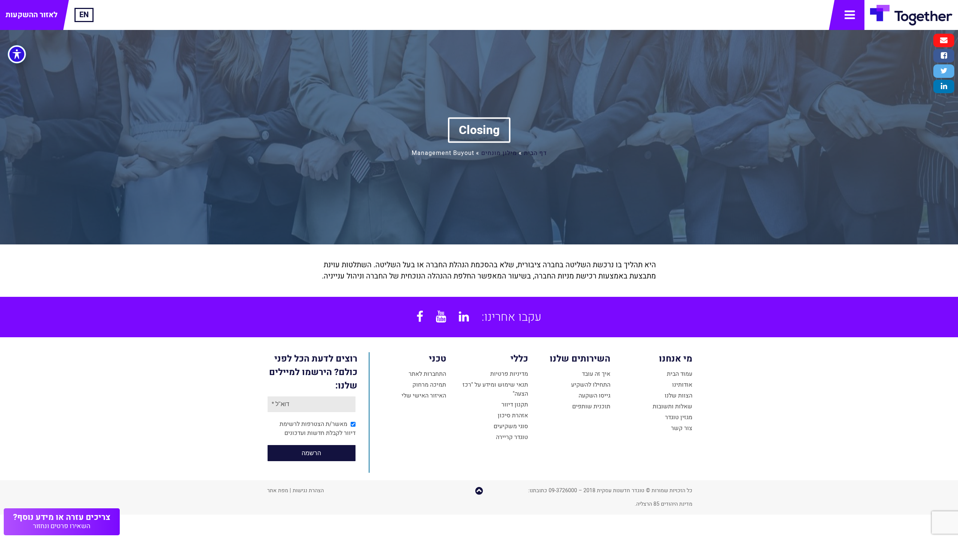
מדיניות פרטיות (509, 373)
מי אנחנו (675, 358)
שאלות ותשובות (672, 406)
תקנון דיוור (514, 404)
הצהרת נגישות (308, 490)
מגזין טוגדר (678, 417)
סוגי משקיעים (511, 426)
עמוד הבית (679, 373)
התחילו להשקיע (590, 384)
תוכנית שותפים (591, 406)
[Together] (911, 15)
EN (84, 14)
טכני (437, 358)
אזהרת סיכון (513, 415)
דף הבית (535, 152)
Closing (479, 129)
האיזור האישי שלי (424, 395)
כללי (519, 358)
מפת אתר (277, 490)
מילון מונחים (499, 152)
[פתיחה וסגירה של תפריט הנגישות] (17, 54)
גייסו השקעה (594, 395)
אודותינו (682, 384)
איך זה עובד (596, 373)
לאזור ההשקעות (32, 14)
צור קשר (681, 428)
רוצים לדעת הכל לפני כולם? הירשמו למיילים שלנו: (313, 372)
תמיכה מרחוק (429, 384)
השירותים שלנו (580, 358)
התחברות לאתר (427, 373)
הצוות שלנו (678, 395)
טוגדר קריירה (512, 437)
